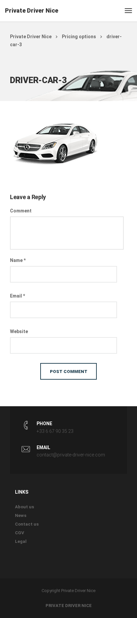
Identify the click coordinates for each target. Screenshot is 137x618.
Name (18, 260)
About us (24, 506)
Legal (21, 541)
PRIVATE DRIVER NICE (69, 605)
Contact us (27, 524)
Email (17, 296)
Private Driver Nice (31, 10)
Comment (21, 210)
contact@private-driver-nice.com (71, 454)
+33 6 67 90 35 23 (55, 431)
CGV (19, 532)
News (20, 515)
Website (19, 331)
